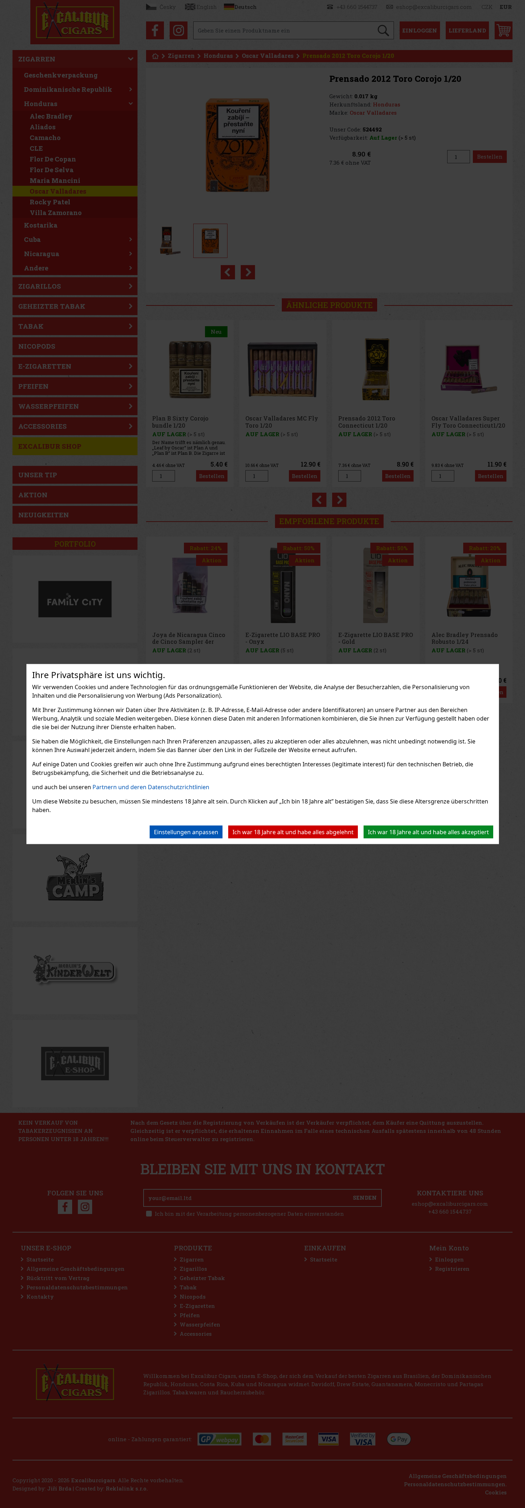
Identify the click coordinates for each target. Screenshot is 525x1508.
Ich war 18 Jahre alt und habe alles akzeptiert (428, 832)
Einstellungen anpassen (186, 832)
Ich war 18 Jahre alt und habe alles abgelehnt (293, 832)
